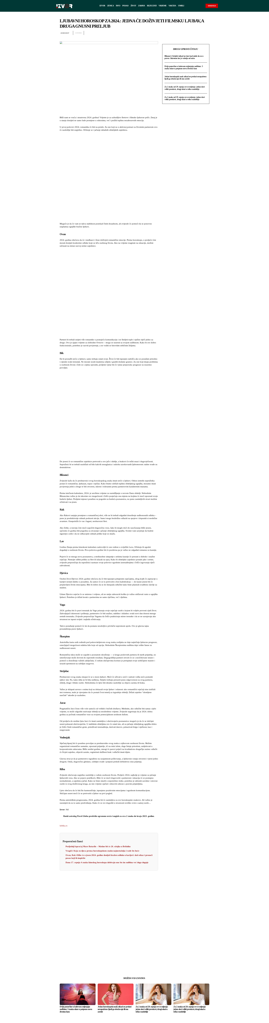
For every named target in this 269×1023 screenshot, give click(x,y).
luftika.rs (63, 826)
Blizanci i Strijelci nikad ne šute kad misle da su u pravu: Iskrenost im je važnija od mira (183, 57)
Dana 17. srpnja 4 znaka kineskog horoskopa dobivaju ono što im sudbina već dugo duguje (107, 862)
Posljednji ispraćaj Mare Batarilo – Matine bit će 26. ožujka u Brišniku (98, 846)
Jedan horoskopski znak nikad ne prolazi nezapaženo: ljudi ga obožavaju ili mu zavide (185, 78)
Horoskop (65, 33)
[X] (187, 33)
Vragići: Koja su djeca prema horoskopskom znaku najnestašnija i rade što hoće (102, 851)
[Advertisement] (109, 177)
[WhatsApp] (193, 33)
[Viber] (206, 33)
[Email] (200, 33)
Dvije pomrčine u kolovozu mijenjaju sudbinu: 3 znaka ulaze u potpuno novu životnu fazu (183, 67)
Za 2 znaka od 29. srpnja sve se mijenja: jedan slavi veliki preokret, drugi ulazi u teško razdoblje (184, 88)
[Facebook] (181, 33)
